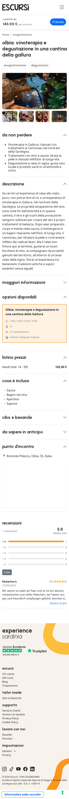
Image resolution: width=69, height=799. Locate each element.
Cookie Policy (10, 722)
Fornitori (7, 738)
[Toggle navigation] (62, 7)
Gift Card (7, 678)
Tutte (7, 572)
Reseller (7, 734)
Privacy (6, 755)
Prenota (58, 22)
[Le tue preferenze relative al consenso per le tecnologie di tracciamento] (62, 792)
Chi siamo (8, 674)
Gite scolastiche (12, 698)
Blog (5, 681)
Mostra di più (58, 603)
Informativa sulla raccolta (23, 794)
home (5, 34)
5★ (4, 541)
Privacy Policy (10, 718)
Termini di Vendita (13, 714)
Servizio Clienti (11, 710)
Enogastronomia (22, 34)
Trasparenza (9, 685)
